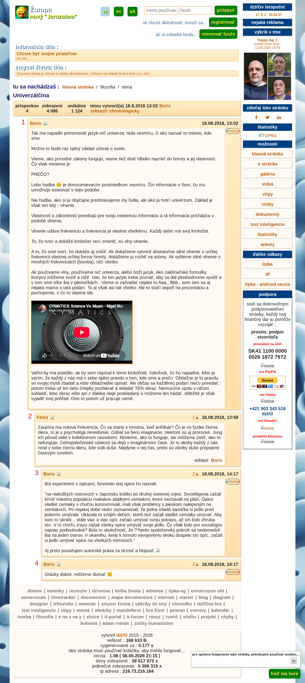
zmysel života (115, 603)
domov (34, 590)
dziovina (101, 590)
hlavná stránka (78, 87)
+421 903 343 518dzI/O (267, 411)
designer (39, 603)
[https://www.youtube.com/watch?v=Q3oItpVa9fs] (82, 333)
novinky (55, 590)
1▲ (195, 417)
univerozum (33, 597)
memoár (87, 603)
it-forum (135, 616)
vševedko (182, 603)
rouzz (155, 616)
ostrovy (198, 610)
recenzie (78, 590)
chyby (227, 616)
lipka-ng (177, 590)
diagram (221, 597)
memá (83, 610)
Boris (165, 105)
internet (166, 597)
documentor (93, 597)
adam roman (115, 623)
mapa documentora (131, 597)
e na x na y (69, 616)
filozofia (44, 616)
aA (132, 11)
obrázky (103, 610)
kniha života (128, 590)
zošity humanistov (153, 623)
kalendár (220, 610)
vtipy (66, 610)
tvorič (172, 616)
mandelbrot (129, 610)
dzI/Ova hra (209, 603)
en (118, 11)
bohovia (88, 623)
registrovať (223, 22)
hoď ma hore (284, 673)
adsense (154, 590)
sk (105, 11)
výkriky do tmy (151, 603)
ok (294, 660)
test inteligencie (39, 610)
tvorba (24, 616)
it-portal (112, 616)
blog (203, 597)
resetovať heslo (218, 34)
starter (186, 597)
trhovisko (63, 603)
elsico (93, 616)
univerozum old (207, 590)
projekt (208, 616)
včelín (189, 616)
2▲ (195, 473)
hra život (155, 610)
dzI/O (121, 635)
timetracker (63, 597)
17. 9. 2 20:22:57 (268, 15)
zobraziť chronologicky (115, 110)
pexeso (177, 610)
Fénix (42, 417)
